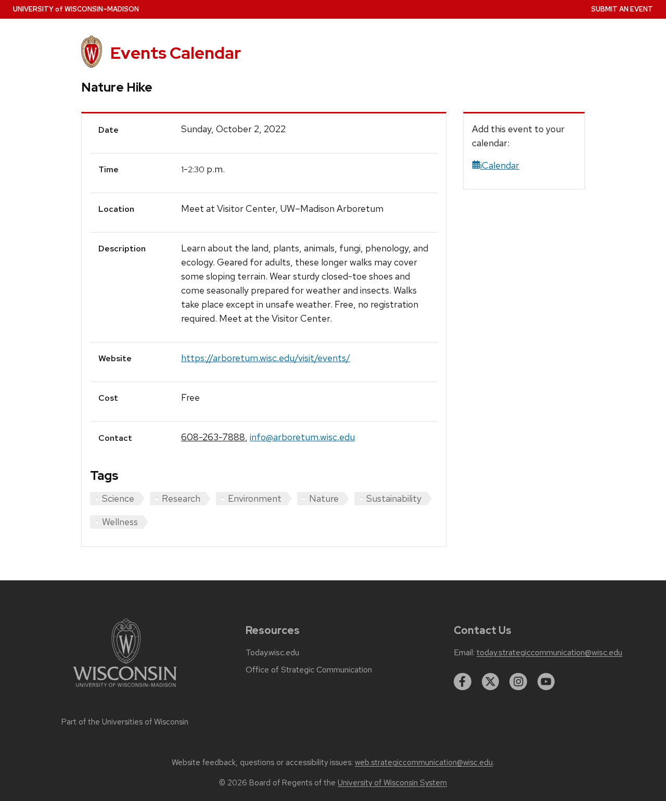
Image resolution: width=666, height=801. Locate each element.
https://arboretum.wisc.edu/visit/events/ (265, 358)
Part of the (124, 722)
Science (118, 498)
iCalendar (499, 165)
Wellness (120, 522)
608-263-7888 (213, 437)
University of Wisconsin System (392, 783)
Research (181, 498)
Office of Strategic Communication (309, 670)
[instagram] (518, 682)
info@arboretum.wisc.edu (302, 437)
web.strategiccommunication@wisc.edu (424, 762)
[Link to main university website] (125, 688)
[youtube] (546, 682)
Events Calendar (175, 53)
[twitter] (490, 682)
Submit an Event (622, 9)
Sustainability (393, 498)
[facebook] (462, 682)
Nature (324, 498)
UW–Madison (76, 9)
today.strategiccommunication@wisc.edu (549, 652)
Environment (254, 498)
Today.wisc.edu (272, 652)
